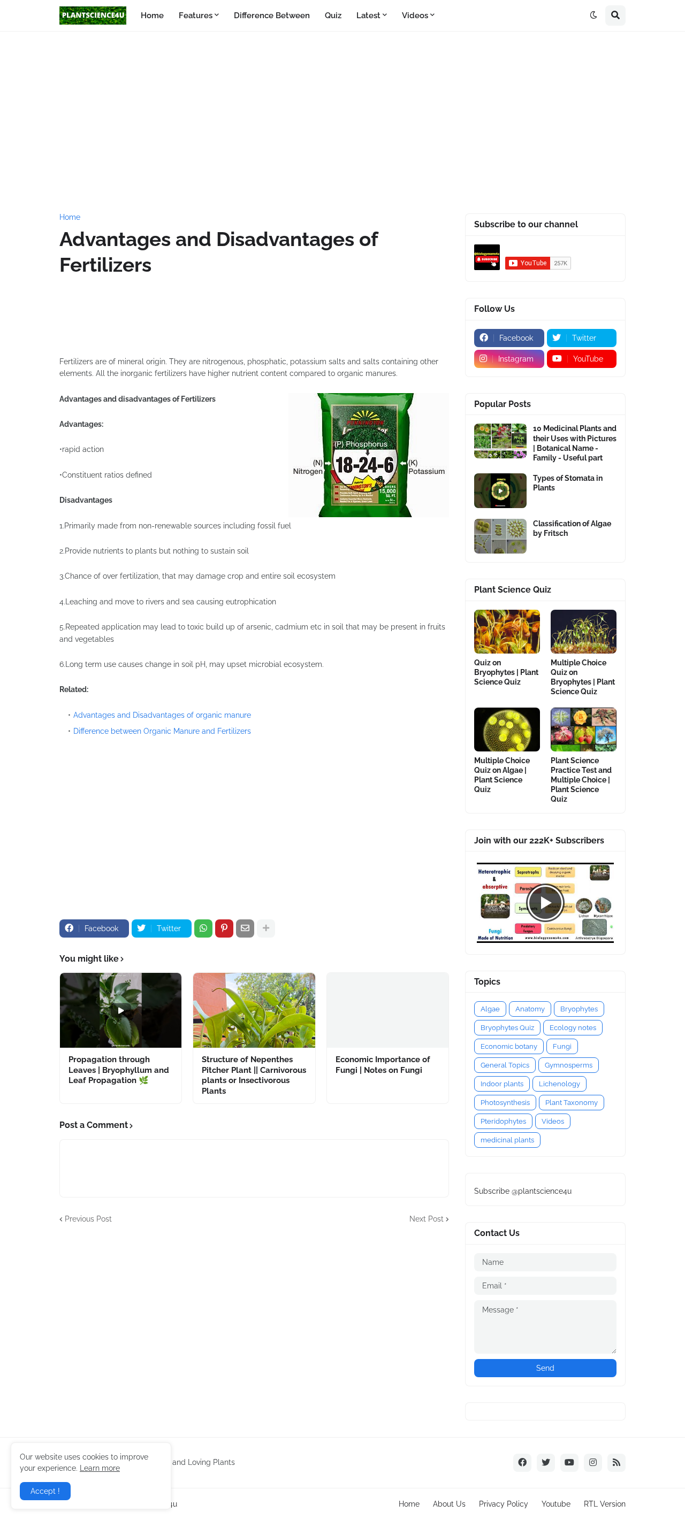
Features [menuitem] (195, 15)
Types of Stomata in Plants (568, 483)
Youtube (556, 1504)
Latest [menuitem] (368, 15)
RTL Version (605, 1504)
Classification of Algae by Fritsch (572, 528)
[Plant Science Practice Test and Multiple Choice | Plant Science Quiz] (583, 729)
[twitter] (546, 1463)
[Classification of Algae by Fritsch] (500, 536)
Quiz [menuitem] (333, 15)
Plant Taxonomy (571, 1103)
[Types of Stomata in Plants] (500, 490)
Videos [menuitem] (415, 15)
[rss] (616, 1463)
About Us (449, 1504)
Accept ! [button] (45, 1491)
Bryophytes (579, 1009)
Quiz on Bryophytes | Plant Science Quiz (506, 672)
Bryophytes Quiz (507, 1028)
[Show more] (266, 928)
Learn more (100, 1468)
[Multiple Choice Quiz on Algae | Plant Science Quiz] (507, 729)
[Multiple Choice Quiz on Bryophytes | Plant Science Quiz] (583, 632)
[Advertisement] (342, 122)
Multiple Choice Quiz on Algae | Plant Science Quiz (502, 775)
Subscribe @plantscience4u (523, 1191)
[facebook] (522, 1463)
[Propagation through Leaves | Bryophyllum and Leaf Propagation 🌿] (120, 1010)
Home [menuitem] (152, 15)
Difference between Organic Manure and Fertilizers (162, 731)
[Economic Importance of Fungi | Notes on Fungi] (387, 1010)
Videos (553, 1121)
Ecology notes (573, 1028)
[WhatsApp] (203, 928)
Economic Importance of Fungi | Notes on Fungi (383, 1065)
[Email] (245, 928)
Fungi (562, 1046)
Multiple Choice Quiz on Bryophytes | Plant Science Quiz (583, 677)
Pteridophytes (503, 1121)
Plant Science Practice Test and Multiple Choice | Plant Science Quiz (581, 780)
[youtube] (569, 1463)
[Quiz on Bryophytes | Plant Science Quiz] (507, 632)
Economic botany (509, 1046)
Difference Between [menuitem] (272, 15)
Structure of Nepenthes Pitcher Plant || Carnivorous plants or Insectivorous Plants (254, 1075)
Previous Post (88, 1219)
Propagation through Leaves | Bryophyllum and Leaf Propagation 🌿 (118, 1070)
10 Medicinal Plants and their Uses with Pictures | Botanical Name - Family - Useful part (574, 443)
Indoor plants (502, 1084)
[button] (593, 15)
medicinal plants (507, 1140)
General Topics (505, 1065)
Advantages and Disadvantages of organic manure (162, 715)
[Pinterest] (224, 928)
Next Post (426, 1219)
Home (69, 217)
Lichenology (559, 1084)
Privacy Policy (503, 1504)
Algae (490, 1009)
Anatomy (530, 1009)
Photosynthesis (505, 1103)
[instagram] (593, 1463)
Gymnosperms (568, 1065)
